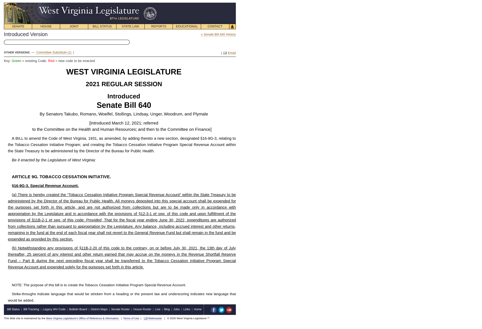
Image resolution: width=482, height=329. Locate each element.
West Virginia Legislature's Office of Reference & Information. (82, 318)
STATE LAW (130, 26)
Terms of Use (131, 318)
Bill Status (13, 309)
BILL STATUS (102, 26)
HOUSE (46, 26)
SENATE (18, 26)
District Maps (99, 309)
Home (198, 309)
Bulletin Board (78, 309)
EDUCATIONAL (187, 26)
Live (157, 309)
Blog (167, 309)
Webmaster (155, 318)
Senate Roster (120, 309)
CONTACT (215, 26)
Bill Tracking (31, 309)
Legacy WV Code (54, 309)
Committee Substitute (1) (54, 52)
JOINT (74, 26)
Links (186, 309)
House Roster (142, 309)
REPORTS (158, 26)
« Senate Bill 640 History (218, 34)
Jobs (176, 309)
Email (231, 53)
